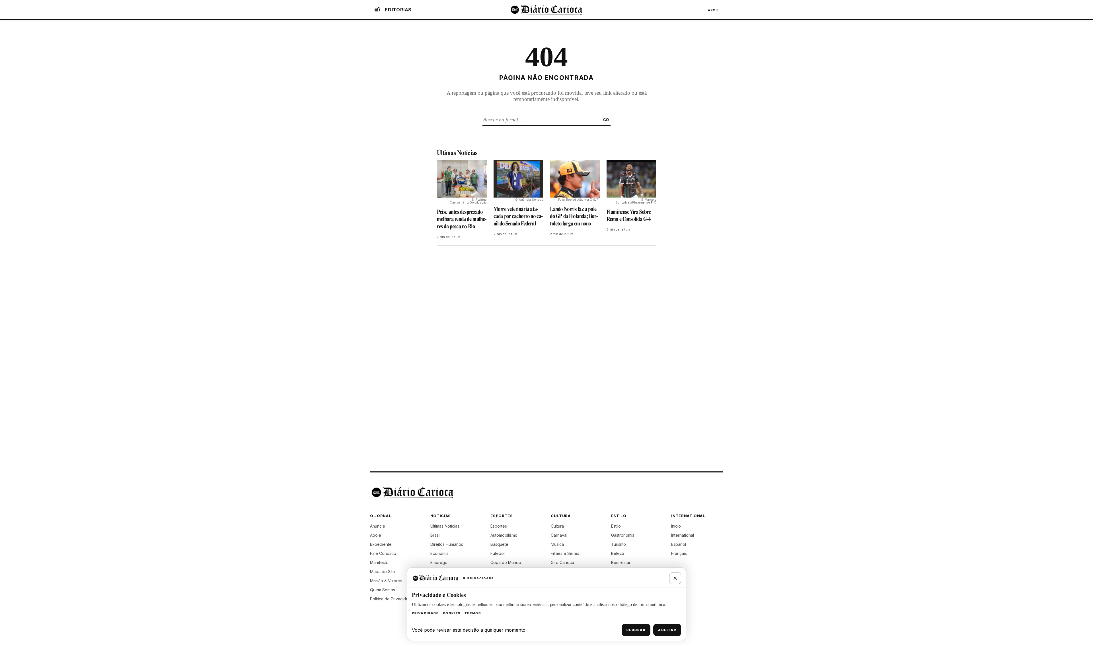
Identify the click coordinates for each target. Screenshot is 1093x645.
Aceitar (667, 630)
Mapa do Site (382, 571)
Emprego (438, 562)
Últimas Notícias (444, 526)
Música (557, 544)
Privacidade (425, 613)
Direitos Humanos (446, 544)
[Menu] (377, 10)
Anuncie (377, 526)
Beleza (617, 553)
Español (678, 544)
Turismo (618, 544)
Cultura (557, 526)
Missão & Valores (386, 580)
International (682, 535)
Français (679, 553)
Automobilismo (503, 535)
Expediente (381, 544)
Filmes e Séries (565, 553)
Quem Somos (382, 589)
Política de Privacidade (391, 598)
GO (606, 120)
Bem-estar (620, 562)
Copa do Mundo (505, 562)
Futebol (497, 553)
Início (676, 526)
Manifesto (379, 562)
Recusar (636, 630)
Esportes (498, 526)
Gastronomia (622, 535)
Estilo (616, 526)
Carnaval (559, 535)
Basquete (499, 544)
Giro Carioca (562, 562)
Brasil (435, 535)
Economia (439, 553)
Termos (473, 613)
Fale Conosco (383, 553)
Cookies (452, 613)
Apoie (713, 10)
